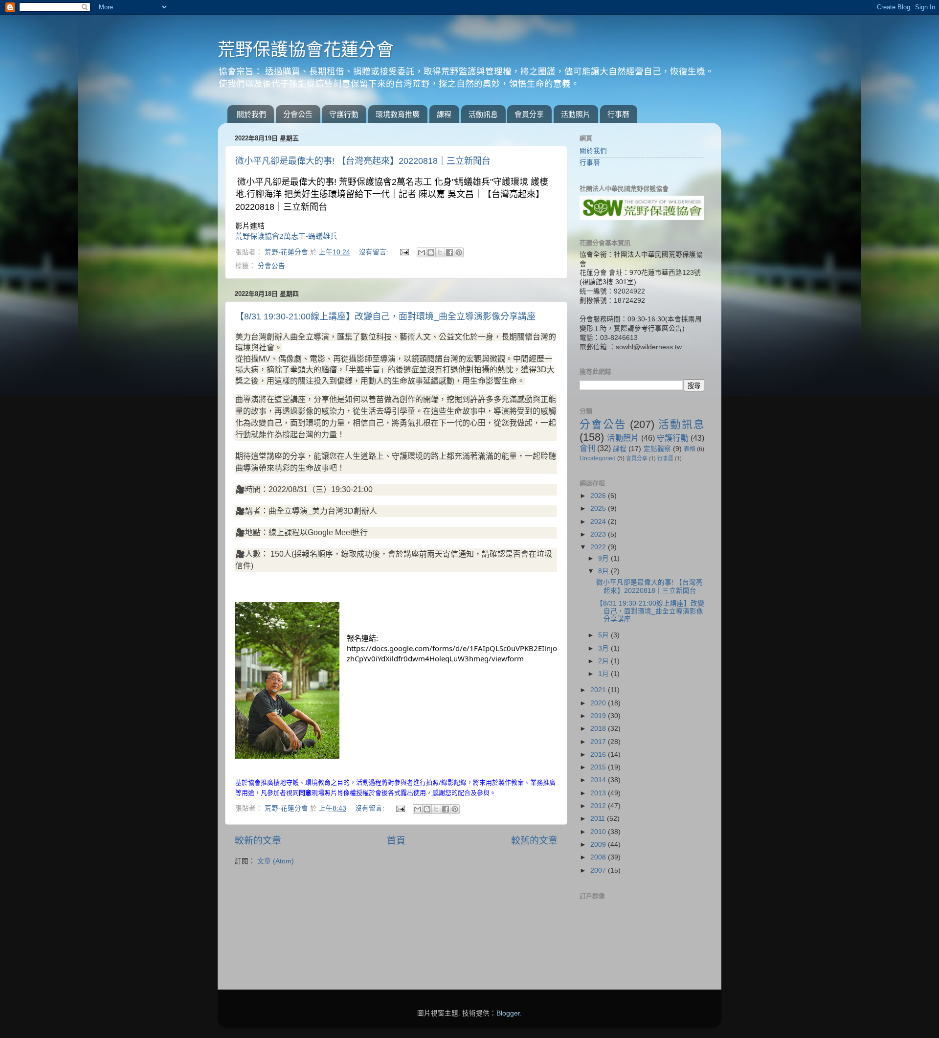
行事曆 (618, 114)
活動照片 (575, 114)
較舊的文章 (534, 840)
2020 (599, 703)
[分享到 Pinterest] (459, 252)
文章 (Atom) (275, 861)
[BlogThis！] (431, 252)
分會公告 (298, 114)
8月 (604, 571)
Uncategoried (598, 458)
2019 (599, 716)
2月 (604, 661)
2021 (599, 690)
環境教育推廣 (398, 114)
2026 (599, 495)
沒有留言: (374, 252)
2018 (599, 728)
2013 (599, 793)
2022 (599, 547)
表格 (689, 449)
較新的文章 (258, 840)
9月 (604, 558)
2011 (598, 818)
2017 (599, 741)
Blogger (508, 1013)
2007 (599, 870)
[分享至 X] (440, 252)
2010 (599, 831)
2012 (599, 806)
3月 (604, 648)
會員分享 (529, 114)
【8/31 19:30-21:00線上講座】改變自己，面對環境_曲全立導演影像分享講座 (385, 316)
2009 (599, 844)
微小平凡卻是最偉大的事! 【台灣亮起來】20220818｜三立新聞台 (363, 161)
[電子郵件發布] (404, 252)
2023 (599, 534)
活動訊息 (483, 114)
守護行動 (343, 114)
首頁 (396, 840)
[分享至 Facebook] (449, 252)
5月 (604, 635)
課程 (444, 114)
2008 (599, 857)
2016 (599, 754)
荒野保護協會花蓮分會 (306, 50)
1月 (604, 673)
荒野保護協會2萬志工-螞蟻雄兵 (286, 236)
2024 (599, 521)
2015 (599, 767)
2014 (599, 780)
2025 (599, 508)
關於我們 (251, 114)
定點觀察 (657, 448)
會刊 (587, 448)
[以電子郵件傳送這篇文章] (421, 252)
